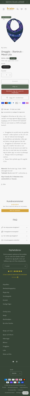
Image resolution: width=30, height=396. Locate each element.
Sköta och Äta (7, 354)
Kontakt (5, 300)
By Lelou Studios (8, 323)
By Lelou (11, 385)
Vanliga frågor (7, 304)
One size (7, 67)
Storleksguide (7, 296)
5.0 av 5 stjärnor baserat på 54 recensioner (15, 274)
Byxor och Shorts (8, 335)
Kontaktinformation (10, 392)
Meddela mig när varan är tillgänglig (15, 91)
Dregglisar (6, 346)
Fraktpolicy (20, 390)
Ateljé (4, 315)
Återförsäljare (7, 319)
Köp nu (15, 86)
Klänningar (6, 338)
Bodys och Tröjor (8, 331)
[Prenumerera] (25, 266)
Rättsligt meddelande (21, 392)
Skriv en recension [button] (15, 210)
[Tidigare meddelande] (3, 2)
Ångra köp (6, 292)
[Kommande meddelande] (27, 2)
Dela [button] (4, 184)
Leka (4, 350)
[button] (4, 9)
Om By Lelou (7, 311)
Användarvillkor (12, 390)
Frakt (9, 60)
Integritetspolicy (24, 387)
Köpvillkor (6, 284)
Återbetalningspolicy (9, 288)
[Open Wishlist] (22, 9)
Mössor (5, 342)
